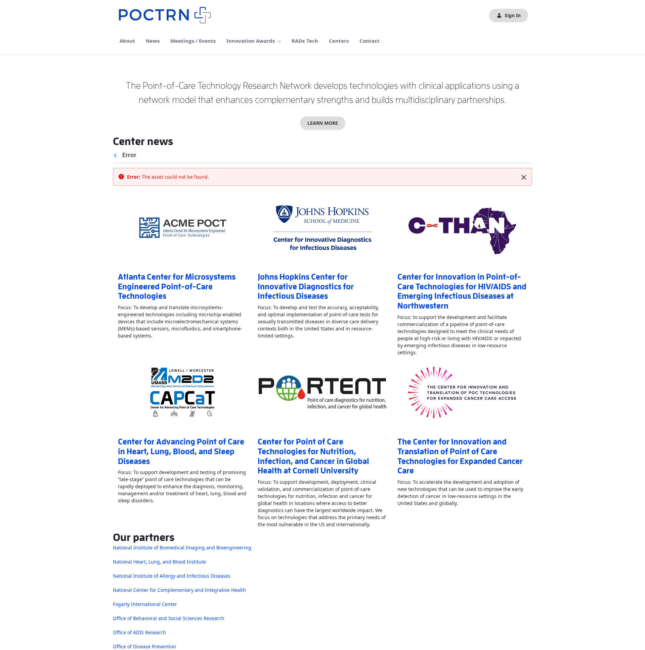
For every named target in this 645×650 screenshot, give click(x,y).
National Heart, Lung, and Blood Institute (159, 561)
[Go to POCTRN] (166, 15)
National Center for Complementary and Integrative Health (179, 590)
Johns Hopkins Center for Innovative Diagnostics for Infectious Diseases (306, 286)
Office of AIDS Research (139, 632)
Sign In (513, 15)
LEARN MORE (322, 123)
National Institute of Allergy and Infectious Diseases (171, 576)
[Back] (116, 155)
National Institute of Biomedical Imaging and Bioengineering (182, 547)
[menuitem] (127, 41)
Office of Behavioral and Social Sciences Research (168, 618)
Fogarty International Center (145, 604)
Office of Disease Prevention (144, 646)
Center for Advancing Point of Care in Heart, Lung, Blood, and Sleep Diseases (181, 451)
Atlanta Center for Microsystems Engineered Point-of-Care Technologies (176, 286)
